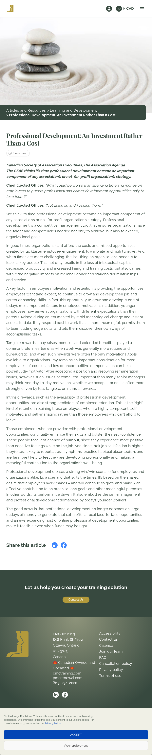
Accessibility (109, 633)
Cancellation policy (115, 663)
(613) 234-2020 (65, 683)
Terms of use (110, 676)
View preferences (76, 745)
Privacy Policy (53, 723)
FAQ (102, 657)
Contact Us (75, 599)
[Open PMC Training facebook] (65, 695)
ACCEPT (76, 735)
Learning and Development (73, 110)
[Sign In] (109, 9)
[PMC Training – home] (10, 9)
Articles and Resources (26, 110)
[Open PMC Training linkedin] (56, 695)
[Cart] (119, 9)
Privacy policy (111, 670)
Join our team (111, 651)
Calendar (106, 645)
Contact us (108, 639)
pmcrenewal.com (68, 678)
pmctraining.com (67, 673)
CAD (130, 8)
